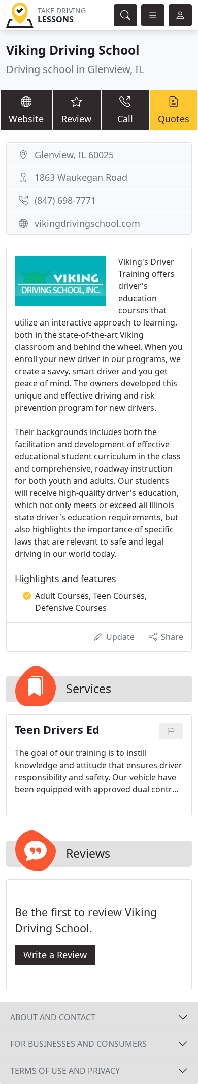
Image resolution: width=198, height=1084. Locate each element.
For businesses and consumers (78, 1044)
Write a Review (55, 955)
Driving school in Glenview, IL (75, 69)
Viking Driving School (73, 50)
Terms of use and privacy (65, 1070)
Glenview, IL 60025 (74, 155)
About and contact (52, 1017)
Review (76, 119)
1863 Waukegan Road (81, 177)
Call (125, 119)
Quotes (173, 119)
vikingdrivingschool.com (87, 223)
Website (26, 119)
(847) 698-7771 (65, 200)
